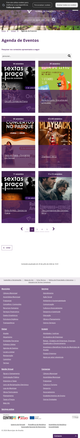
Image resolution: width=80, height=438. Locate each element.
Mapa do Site (29, 280)
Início (4, 31)
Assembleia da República (57, 425)
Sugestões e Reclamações (12, 280)
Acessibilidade (54, 427)
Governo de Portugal (18, 425)
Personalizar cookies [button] (42, 5)
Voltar (8, 248)
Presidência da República (37, 425)
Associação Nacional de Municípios (33, 427)
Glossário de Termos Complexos (39, 282)
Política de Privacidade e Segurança (61, 280)
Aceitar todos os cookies (66, 5)
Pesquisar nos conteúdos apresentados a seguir (21, 49)
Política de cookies (13, 7)
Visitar (13, 31)
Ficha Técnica (41, 280)
